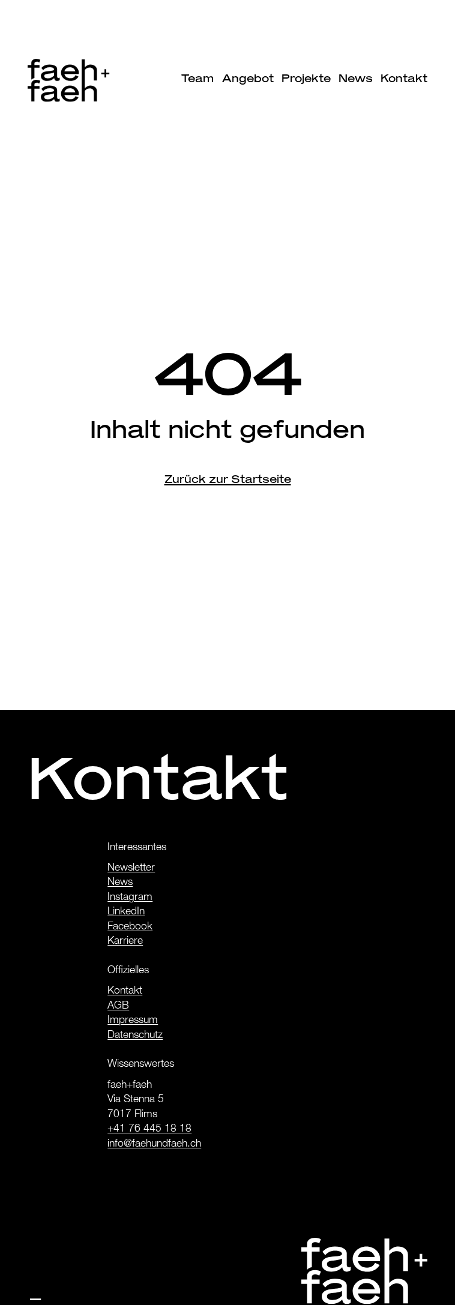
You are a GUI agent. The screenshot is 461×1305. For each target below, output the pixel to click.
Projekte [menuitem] (306, 78)
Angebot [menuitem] (248, 78)
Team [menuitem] (197, 78)
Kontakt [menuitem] (404, 78)
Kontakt (124, 991)
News (120, 883)
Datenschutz (135, 1036)
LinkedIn (126, 912)
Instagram (129, 898)
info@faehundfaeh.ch (154, 1144)
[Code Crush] (35, 1294)
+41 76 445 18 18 (149, 1129)
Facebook (129, 927)
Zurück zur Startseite (227, 479)
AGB (118, 1006)
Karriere (125, 942)
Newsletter (131, 868)
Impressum (132, 1021)
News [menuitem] (356, 78)
